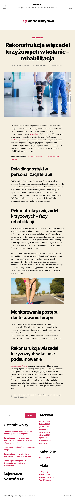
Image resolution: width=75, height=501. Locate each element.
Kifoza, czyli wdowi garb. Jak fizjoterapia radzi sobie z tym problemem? (15, 463)
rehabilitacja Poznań (19, 140)
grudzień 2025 (45, 421)
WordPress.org (45, 480)
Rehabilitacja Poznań (19, 366)
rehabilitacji (35, 134)
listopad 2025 (44, 424)
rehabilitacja (18, 395)
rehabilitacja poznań (29, 395)
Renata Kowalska (24, 65)
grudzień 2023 (45, 427)
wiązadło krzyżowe (20, 397)
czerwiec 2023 (45, 440)
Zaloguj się (43, 472)
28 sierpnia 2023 (41, 65)
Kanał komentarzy (46, 477)
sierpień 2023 (44, 435)
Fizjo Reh (37, 4)
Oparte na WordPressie (27, 496)
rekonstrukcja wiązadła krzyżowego (49, 395)
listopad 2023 (44, 429)
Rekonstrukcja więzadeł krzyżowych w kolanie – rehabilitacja (37, 51)
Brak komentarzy (57, 65)
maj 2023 (43, 443)
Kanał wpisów (44, 475)
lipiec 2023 (43, 438)
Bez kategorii (37, 38)
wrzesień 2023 (45, 432)
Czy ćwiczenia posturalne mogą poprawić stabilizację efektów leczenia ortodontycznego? (19, 440)
